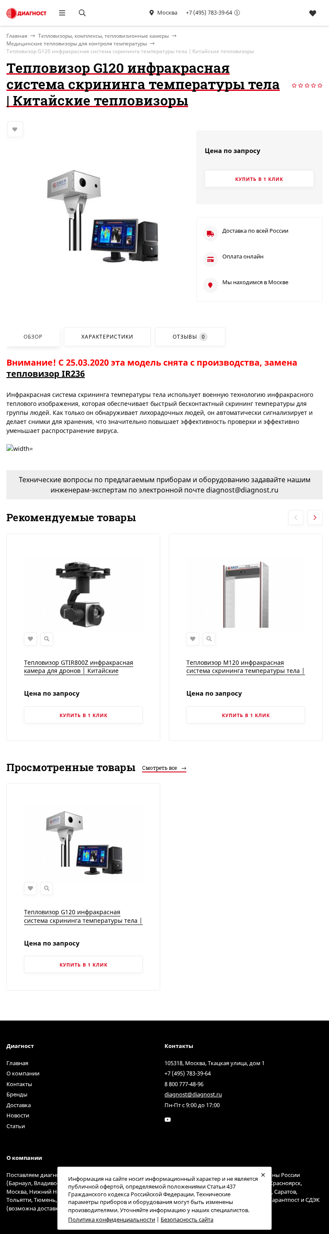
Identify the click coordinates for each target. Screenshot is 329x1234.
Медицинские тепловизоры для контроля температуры (76, 43)
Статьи (15, 1126)
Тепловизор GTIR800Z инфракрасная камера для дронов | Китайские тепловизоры (78, 670)
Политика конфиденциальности (111, 1219)
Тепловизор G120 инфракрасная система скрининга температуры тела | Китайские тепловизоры (83, 920)
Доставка (18, 1105)
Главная (17, 1063)
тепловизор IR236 (45, 373)
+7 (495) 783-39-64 (209, 12)
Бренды (16, 1094)
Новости (17, 1115)
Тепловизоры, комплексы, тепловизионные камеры (103, 35)
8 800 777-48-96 (183, 1084)
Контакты (19, 1084)
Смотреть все (160, 767)
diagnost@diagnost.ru (193, 1094)
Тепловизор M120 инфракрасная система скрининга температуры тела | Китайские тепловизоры (245, 670)
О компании (22, 1073)
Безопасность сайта (187, 1219)
